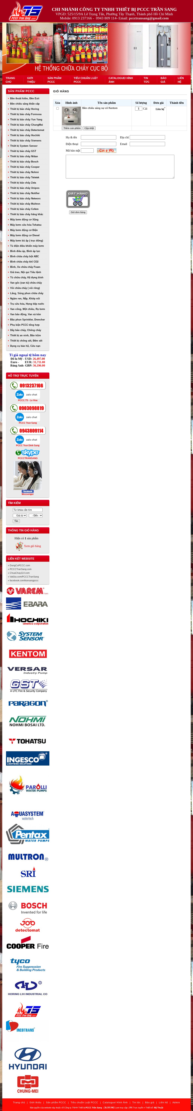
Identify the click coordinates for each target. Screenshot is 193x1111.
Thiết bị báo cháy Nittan (24, 156)
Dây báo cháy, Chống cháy (25, 330)
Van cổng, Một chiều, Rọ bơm (27, 309)
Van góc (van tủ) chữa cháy (26, 282)
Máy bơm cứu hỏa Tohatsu (25, 224)
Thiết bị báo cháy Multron (25, 203)
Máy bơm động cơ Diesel (25, 235)
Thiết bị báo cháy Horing (24, 109)
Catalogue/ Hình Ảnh (115, 1102)
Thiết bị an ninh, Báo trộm (25, 335)
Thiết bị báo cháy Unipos (24, 188)
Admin (176, 1102)
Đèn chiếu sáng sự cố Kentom (100, 108)
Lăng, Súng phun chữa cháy (26, 293)
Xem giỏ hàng (32, 546)
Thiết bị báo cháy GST (23, 151)
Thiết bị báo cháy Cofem (24, 209)
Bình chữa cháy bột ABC (24, 256)
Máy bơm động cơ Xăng (24, 219)
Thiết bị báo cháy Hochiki (25, 135)
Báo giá (149, 1102)
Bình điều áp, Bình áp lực (25, 251)
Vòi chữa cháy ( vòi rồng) (25, 288)
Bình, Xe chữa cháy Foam (25, 267)
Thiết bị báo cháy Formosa (25, 114)
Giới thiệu (35, 1102)
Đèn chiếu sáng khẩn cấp (25, 103)
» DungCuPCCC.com (19, 565)
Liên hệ (163, 1102)
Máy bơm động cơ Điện (24, 230)
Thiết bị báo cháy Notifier (25, 193)
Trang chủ (19, 1102)
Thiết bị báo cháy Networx (25, 198)
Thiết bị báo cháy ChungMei (26, 124)
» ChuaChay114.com (19, 573)
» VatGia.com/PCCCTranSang (23, 576)
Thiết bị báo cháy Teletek (24, 177)
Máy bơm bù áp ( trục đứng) (26, 240)
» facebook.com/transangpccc (23, 580)
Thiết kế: (154, 1107)
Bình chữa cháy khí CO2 (24, 261)
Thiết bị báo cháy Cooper (25, 166)
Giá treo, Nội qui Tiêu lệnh (25, 272)
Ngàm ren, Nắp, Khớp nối (25, 298)
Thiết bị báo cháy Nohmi (24, 172)
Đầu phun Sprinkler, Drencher (27, 319)
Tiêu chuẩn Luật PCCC (84, 1102)
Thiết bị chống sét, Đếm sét (26, 340)
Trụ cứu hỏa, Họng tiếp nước (27, 303)
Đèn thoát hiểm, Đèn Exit (24, 98)
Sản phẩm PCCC (21, 91)
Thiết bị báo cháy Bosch (24, 161)
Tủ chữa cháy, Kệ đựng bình (26, 277)
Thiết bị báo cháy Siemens (25, 140)
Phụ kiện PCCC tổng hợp (25, 324)
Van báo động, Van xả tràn (25, 314)
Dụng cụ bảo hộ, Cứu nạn (25, 346)
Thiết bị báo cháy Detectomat (27, 130)
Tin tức (136, 1102)
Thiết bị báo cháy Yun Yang (26, 119)
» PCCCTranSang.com (19, 569)
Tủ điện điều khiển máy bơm (27, 245)
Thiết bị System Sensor (24, 145)
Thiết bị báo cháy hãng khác (26, 214)
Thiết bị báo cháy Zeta (23, 182)
